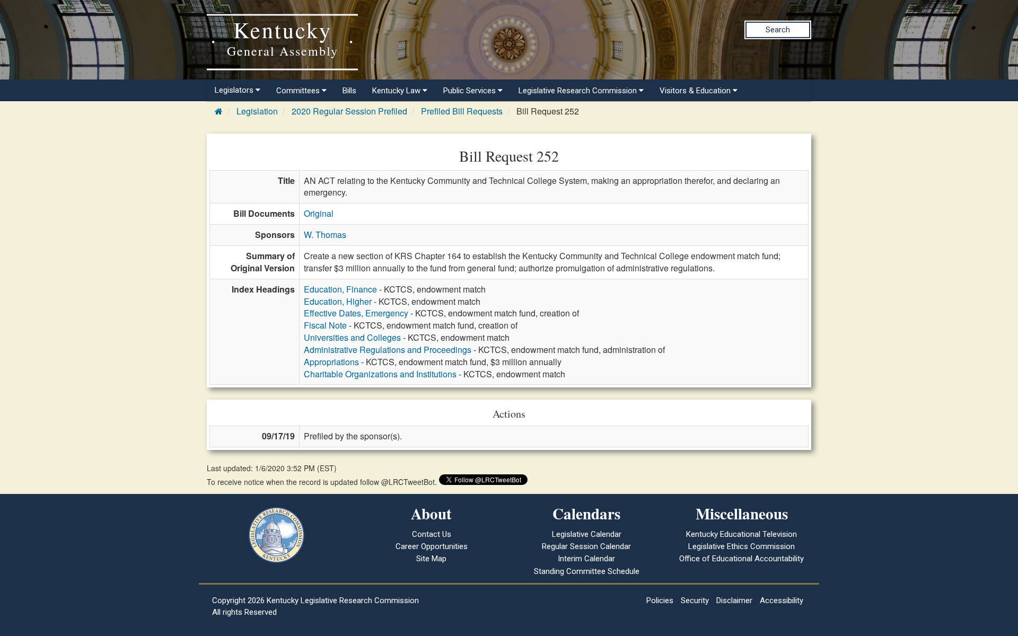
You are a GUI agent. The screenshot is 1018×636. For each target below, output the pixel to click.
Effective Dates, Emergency (356, 313)
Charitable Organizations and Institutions (380, 374)
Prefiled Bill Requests (462, 111)
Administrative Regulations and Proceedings (387, 349)
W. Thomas (325, 234)
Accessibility (781, 600)
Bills (349, 90)
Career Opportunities (432, 546)
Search (778, 29)
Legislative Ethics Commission (741, 546)
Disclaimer (734, 600)
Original (319, 213)
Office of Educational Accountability (741, 558)
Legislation (257, 111)
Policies (659, 600)
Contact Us (431, 534)
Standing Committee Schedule (586, 571)
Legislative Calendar (586, 534)
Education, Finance (340, 289)
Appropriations (331, 362)
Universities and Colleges (352, 337)
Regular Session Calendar (586, 546)
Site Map (431, 558)
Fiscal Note (325, 325)
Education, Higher (338, 301)
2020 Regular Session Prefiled (349, 111)
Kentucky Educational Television (741, 534)
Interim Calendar (586, 558)
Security (695, 600)
